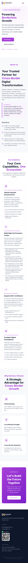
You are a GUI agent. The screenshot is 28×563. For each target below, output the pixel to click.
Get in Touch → (14, 497)
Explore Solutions (9, 44)
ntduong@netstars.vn (7, 527)
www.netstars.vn (6, 529)
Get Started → (8, 39)
